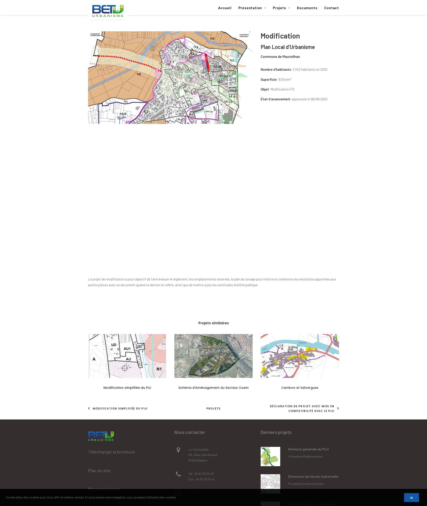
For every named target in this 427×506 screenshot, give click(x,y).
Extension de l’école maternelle (313, 476)
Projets (279, 8)
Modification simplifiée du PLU (127, 387)
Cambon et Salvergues (299, 387)
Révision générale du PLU (308, 449)
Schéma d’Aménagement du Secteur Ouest (213, 387)
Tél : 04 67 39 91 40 (201, 474)
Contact (331, 8)
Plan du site (99, 470)
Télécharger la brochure (111, 451)
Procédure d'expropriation (306, 484)
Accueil (225, 8)
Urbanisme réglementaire (305, 456)
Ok (411, 497)
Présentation (250, 8)
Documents (307, 8)
